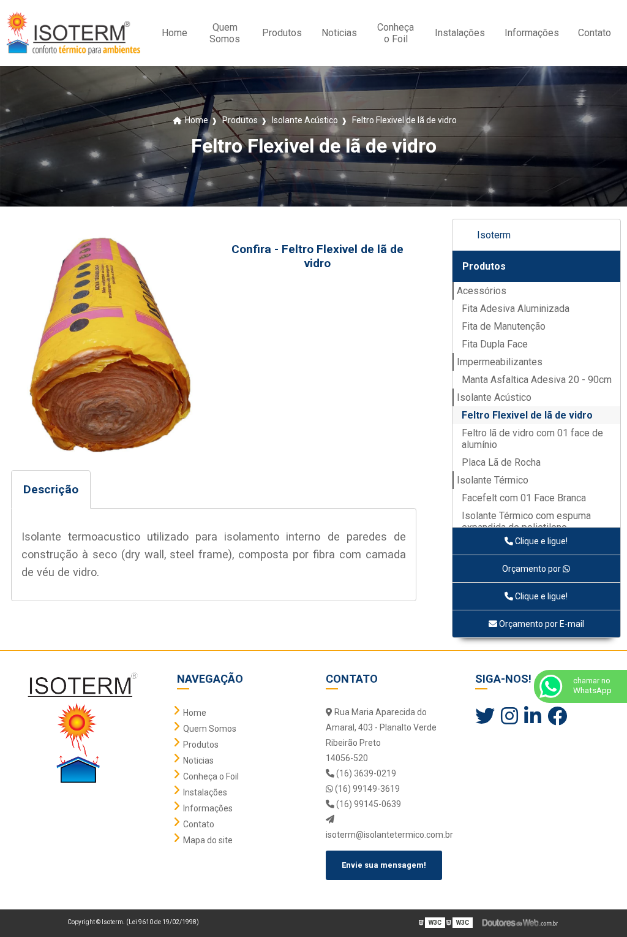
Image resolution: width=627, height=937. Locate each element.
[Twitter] (485, 716)
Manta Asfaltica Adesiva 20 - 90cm (537, 379)
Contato (594, 33)
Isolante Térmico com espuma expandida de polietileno (526, 521)
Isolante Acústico (494, 397)
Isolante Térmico (492, 480)
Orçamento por (532, 569)
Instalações (460, 33)
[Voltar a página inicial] (73, 33)
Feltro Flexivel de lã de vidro (527, 415)
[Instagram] (509, 716)
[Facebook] (557, 716)
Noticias (339, 33)
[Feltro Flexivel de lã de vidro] (110, 343)
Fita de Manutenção (504, 326)
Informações (532, 33)
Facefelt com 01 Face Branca (524, 498)
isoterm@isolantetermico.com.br (388, 835)
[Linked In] (532, 716)
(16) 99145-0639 (367, 804)
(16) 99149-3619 (366, 789)
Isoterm (494, 235)
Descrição (50, 489)
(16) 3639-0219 (365, 773)
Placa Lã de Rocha (501, 462)
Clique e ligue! (540, 541)
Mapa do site (208, 840)
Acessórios (481, 291)
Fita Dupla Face (495, 344)
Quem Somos (224, 33)
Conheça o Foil (395, 33)
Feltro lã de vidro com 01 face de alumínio (532, 438)
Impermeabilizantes (500, 362)
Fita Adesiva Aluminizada (515, 308)
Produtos (282, 33)
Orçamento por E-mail (540, 624)
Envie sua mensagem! (384, 865)
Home (174, 33)
